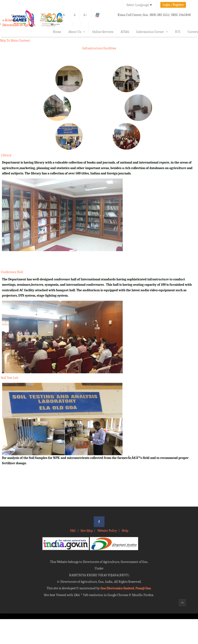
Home (57, 32)
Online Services (102, 32)
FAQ (73, 531)
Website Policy (107, 531)
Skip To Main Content (15, 40)
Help (125, 531)
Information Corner (150, 32)
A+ (85, 15)
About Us (74, 32)
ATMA (124, 32)
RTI (177, 32)
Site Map (87, 531)
